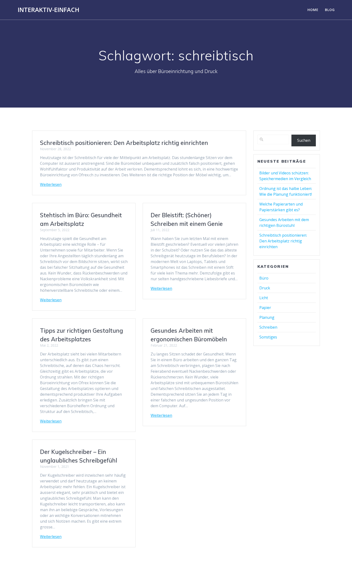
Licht (263, 297)
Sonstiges (268, 337)
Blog (330, 9)
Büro (263, 278)
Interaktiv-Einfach (48, 10)
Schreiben (268, 327)
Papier (265, 307)
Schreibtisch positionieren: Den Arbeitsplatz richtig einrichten (124, 142)
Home (312, 9)
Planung (266, 317)
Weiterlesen (51, 184)
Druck (264, 288)
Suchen (303, 140)
